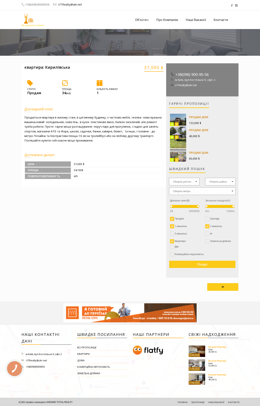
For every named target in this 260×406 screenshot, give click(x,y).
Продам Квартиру (217, 347)
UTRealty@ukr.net (69, 4)
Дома (81, 360)
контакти (233, 402)
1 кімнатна (180, 226)
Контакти (221, 20)
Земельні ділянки (88, 373)
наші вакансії (216, 402)
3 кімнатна (180, 233)
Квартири (83, 354)
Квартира (180, 241)
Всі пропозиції (86, 347)
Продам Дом (198, 117)
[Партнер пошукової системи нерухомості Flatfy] (158, 350)
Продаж (179, 218)
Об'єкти (141, 20)
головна (182, 402)
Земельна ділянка (220, 241)
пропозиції (197, 402)
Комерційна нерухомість (189, 254)
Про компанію (167, 20)
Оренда (214, 218)
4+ (211, 233)
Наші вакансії (196, 20)
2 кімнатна (215, 226)
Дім (176, 246)
